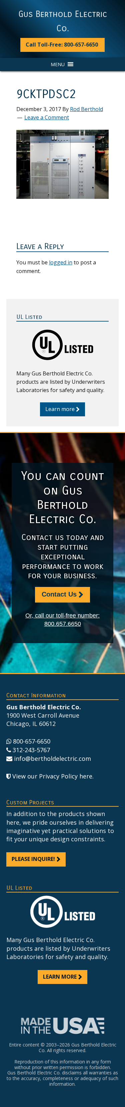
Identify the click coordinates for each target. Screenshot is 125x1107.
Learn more (60, 409)
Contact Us (59, 594)
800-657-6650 (31, 741)
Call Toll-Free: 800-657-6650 (62, 44)
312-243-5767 (31, 750)
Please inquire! (33, 859)
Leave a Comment (46, 117)
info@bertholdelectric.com (52, 758)
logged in (60, 262)
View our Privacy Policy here (52, 776)
